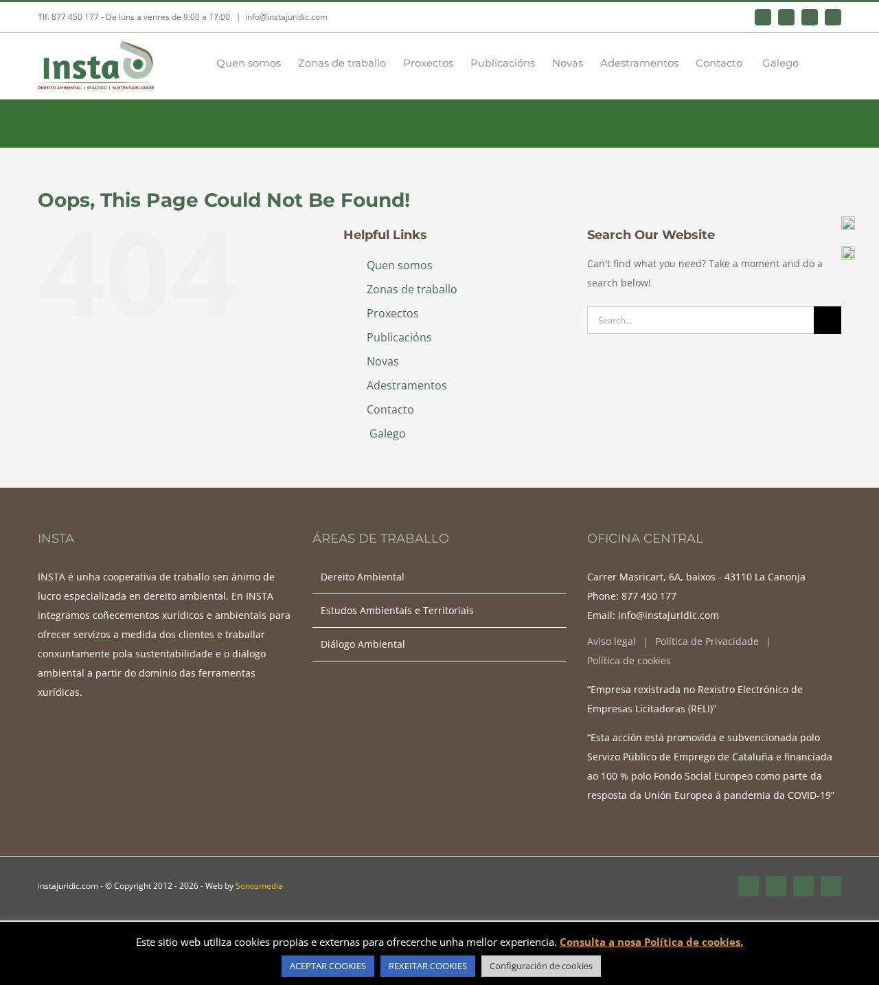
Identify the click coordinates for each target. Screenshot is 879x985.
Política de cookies (629, 660)
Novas (383, 361)
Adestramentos (407, 385)
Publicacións (399, 337)
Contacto (390, 409)
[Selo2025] (848, 220)
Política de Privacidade (707, 641)
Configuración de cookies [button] (541, 966)
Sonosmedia (259, 886)
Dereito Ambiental (362, 576)
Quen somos (400, 265)
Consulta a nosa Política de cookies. (651, 942)
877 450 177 (648, 595)
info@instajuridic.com (286, 17)
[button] (820, 62)
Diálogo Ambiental (363, 643)
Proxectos (393, 313)
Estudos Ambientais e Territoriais (397, 610)
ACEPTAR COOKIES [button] (328, 966)
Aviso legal (611, 641)
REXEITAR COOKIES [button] (428, 966)
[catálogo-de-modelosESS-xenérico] (848, 250)
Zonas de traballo (412, 289)
